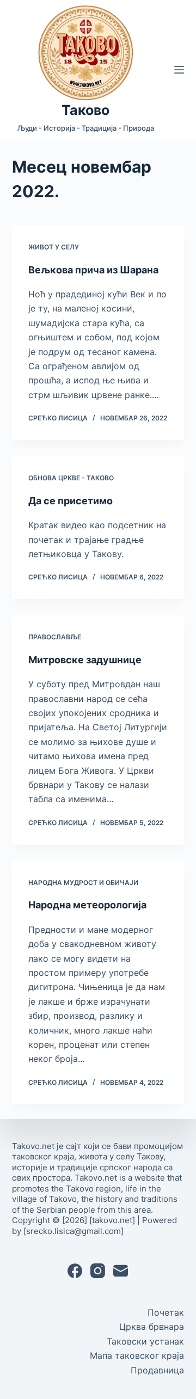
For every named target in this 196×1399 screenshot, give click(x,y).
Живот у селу (53, 247)
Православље (54, 637)
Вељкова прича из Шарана (93, 270)
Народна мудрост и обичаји (83, 882)
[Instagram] (97, 1270)
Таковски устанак (145, 1341)
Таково (85, 110)
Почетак (166, 1312)
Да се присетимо (70, 500)
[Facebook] (75, 1270)
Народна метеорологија (87, 905)
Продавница (157, 1370)
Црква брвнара (151, 1326)
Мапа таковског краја (137, 1355)
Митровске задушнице (85, 659)
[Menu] (179, 70)
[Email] (120, 1270)
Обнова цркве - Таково (71, 478)
